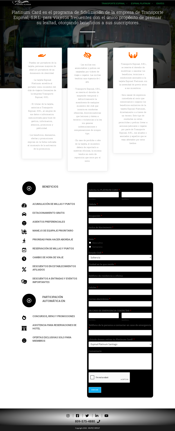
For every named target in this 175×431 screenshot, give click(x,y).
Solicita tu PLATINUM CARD (104, 190)
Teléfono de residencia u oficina (106, 275)
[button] (88, 421)
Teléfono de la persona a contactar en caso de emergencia (120, 327)
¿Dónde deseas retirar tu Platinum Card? (112, 339)
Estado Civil (96, 252)
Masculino (97, 242)
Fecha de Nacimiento (101, 227)
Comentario (95, 351)
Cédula (93, 204)
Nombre (92, 199)
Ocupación (95, 216)
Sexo (92, 239)
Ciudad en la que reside (102, 264)
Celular (93, 287)
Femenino (97, 246)
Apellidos (125, 199)
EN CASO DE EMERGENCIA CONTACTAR (110, 310)
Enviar (94, 390)
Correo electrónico (99, 299)
